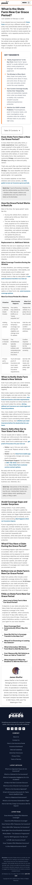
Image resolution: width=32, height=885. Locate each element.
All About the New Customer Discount (16, 782)
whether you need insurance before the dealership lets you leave (15, 423)
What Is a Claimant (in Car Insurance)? (16, 774)
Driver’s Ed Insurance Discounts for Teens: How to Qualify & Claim (16, 793)
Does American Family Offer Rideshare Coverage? (16, 816)
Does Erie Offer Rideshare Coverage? (16, 821)
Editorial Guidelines (16, 749)
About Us (16, 737)
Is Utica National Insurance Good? (16, 846)
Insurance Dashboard (16, 746)
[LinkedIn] (16, 728)
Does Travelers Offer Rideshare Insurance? (16, 843)
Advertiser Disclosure (16, 753)
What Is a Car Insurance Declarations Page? (16, 800)
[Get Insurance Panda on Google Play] (23, 728)
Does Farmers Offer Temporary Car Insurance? (16, 824)
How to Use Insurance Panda (16, 743)
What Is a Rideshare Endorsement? (16, 797)
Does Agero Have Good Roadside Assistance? (16, 830)
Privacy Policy (16, 756)
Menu (24, 2)
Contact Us (15, 740)
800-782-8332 (11, 463)
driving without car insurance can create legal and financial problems (15, 406)
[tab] (16, 611)
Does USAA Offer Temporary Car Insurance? (15, 827)
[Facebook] (8, 728)
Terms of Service (16, 759)
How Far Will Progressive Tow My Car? (16, 837)
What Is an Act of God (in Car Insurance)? (16, 786)
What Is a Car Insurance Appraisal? (16, 789)
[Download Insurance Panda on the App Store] (20, 728)
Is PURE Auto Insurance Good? (16, 840)
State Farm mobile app (22, 454)
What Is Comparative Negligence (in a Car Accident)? (16, 778)
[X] (12, 728)
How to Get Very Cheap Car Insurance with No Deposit (16, 805)
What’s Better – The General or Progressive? (16, 833)
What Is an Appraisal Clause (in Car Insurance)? (16, 770)
